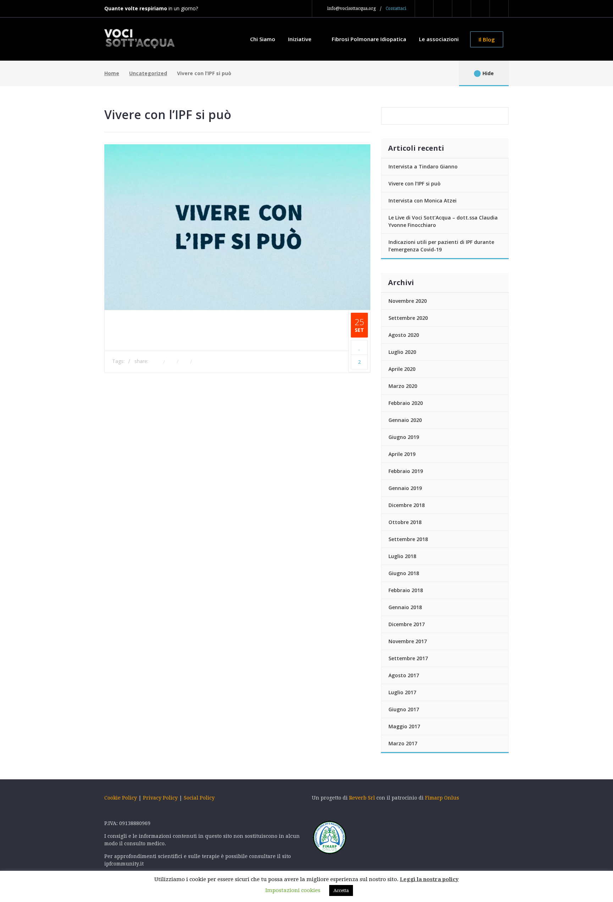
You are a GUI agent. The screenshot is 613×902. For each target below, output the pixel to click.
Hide (488, 73)
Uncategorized (148, 73)
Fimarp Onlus (442, 798)
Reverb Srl (362, 798)
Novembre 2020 (407, 300)
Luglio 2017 (402, 692)
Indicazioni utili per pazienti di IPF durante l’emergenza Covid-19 (441, 246)
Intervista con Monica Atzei (422, 200)
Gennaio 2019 (405, 488)
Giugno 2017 (403, 709)
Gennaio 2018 (405, 607)
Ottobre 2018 (404, 522)
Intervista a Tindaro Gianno (423, 166)
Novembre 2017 (407, 641)
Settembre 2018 (408, 539)
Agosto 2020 (403, 335)
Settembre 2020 (408, 317)
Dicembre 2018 (406, 505)
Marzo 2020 (402, 386)
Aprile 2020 (401, 369)
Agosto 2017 (403, 675)
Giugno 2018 (403, 573)
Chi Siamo (262, 39)
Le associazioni (439, 39)
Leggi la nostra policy (429, 879)
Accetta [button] (341, 890)
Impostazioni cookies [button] (292, 890)
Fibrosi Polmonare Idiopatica (369, 39)
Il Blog (487, 39)
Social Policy (199, 798)
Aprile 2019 (401, 454)
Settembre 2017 (408, 658)
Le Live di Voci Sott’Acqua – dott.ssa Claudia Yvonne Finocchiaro (443, 221)
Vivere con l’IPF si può (414, 183)
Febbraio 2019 (405, 471)
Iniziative (300, 39)
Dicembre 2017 (406, 624)
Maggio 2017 (404, 726)
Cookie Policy (120, 798)
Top (81, 746)
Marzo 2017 (402, 743)
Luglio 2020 (402, 352)
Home (111, 73)
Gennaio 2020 (405, 420)
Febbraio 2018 (405, 590)
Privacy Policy (160, 798)
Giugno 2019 (403, 437)
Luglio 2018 (402, 556)
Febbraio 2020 (405, 403)
